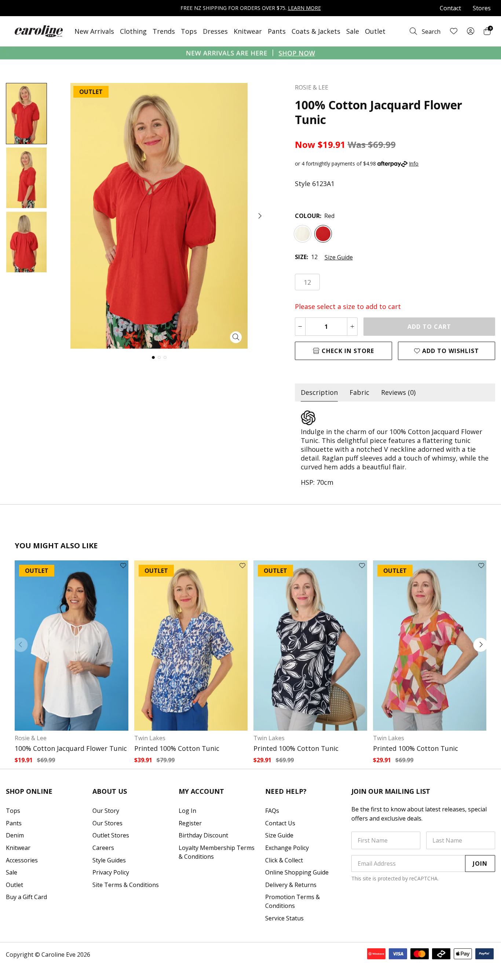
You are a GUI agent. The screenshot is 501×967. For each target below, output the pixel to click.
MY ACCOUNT (201, 791)
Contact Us (280, 823)
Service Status (284, 918)
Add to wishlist (449, 351)
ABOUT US (109, 791)
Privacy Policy (110, 872)
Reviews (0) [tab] (398, 392)
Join (480, 863)
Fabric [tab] (359, 392)
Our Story (105, 811)
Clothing (133, 31)
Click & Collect (284, 860)
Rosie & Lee (31, 738)
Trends (164, 31)
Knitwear (248, 31)
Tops (189, 31)
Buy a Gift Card (26, 897)
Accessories (22, 860)
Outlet (375, 31)
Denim (15, 835)
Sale (352, 31)
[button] (259, 216)
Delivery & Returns (291, 885)
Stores (482, 8)
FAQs (272, 811)
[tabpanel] (395, 448)
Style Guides (109, 860)
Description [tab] (319, 392)
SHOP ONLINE (29, 791)
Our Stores (107, 823)
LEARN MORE (304, 7)
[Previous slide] (20, 644)
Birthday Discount (203, 835)
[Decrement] (300, 326)
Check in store (347, 351)
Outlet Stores (110, 835)
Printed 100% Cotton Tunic (176, 748)
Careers (103, 848)
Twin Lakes (149, 738)
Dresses (215, 31)
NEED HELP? (286, 791)
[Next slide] (480, 644)
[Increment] (352, 326)
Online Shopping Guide (297, 872)
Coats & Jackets (316, 31)
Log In (187, 811)
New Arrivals (94, 31)
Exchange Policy (287, 848)
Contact (450, 8)
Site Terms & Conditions (125, 885)
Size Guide (339, 257)
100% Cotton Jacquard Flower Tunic (71, 748)
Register (190, 823)
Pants (277, 31)
